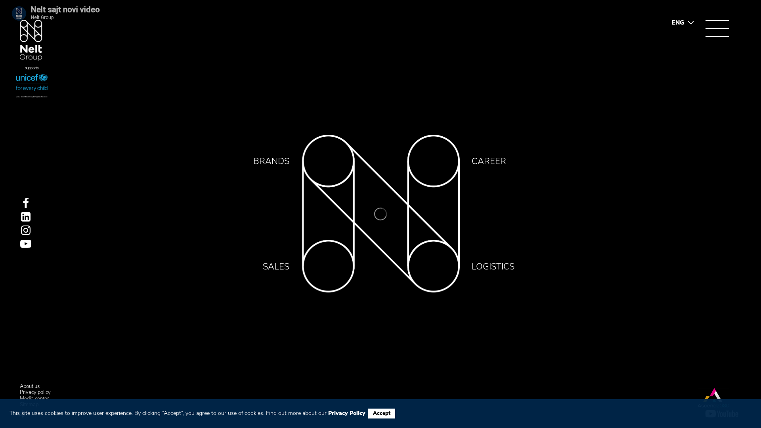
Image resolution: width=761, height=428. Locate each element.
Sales (276, 267)
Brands (271, 161)
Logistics (493, 267)
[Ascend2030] (713, 397)
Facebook (26, 203)
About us (30, 387)
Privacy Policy (346, 413)
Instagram (26, 230)
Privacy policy (35, 393)
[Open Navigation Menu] (717, 28)
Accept (381, 413)
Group (31, 40)
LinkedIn (26, 217)
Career (489, 161)
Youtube (26, 244)
